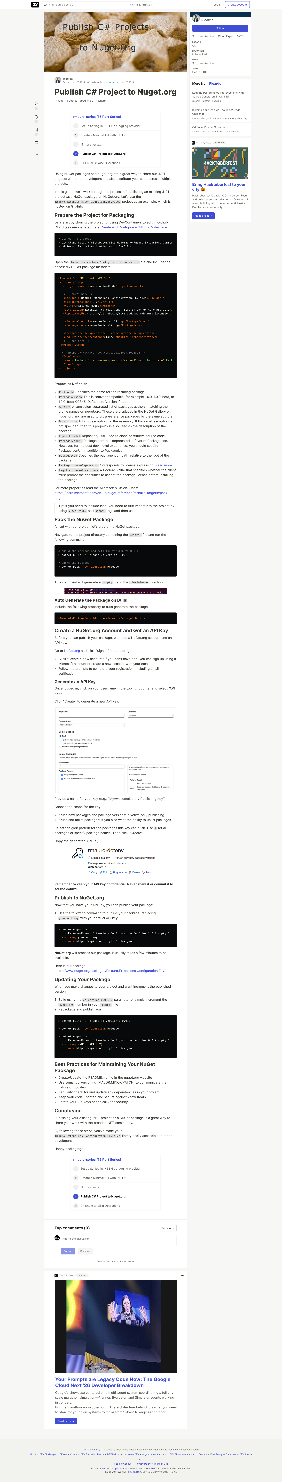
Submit (68, 1251)
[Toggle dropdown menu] (182, 1275)
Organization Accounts (154, 1454)
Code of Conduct (106, 1261)
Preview (85, 1251)
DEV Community (91, 1449)
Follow (220, 28)
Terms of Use (161, 1463)
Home (33, 1454)
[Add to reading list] (36, 131)
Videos (73, 1454)
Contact (203, 1454)
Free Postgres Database (223, 1454)
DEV (153, 1468)
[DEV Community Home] (35, 4)
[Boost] (36, 142)
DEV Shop (244, 1454)
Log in (217, 4)
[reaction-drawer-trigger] (36, 106)
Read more (163, 465)
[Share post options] (36, 154)
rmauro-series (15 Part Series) (97, 117)
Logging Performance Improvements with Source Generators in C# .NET (218, 96)
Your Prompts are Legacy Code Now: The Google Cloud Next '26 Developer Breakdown (113, 1382)
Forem (103, 1468)
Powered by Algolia (139, 4)
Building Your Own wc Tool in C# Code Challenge (219, 113)
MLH (141, 1459)
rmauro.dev (113, 82)
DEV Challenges (47, 1454)
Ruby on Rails (134, 1471)
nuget (60, 100)
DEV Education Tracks (92, 1454)
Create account (237, 4)
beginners (86, 100)
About (192, 1454)
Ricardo (68, 78)
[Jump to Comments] (36, 118)
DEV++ (63, 1454)
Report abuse (127, 1261)
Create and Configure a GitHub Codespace (134, 227)
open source (120, 1468)
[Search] (45, 5)
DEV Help (112, 1454)
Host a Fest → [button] (203, 215)
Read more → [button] (66, 1421)
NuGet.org (72, 651)
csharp (101, 100)
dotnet (72, 100)
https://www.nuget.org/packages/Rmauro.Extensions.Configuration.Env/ (110, 971)
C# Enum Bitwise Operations (215, 129)
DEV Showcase (178, 1454)
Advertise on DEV (129, 1454)
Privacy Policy (143, 1463)
